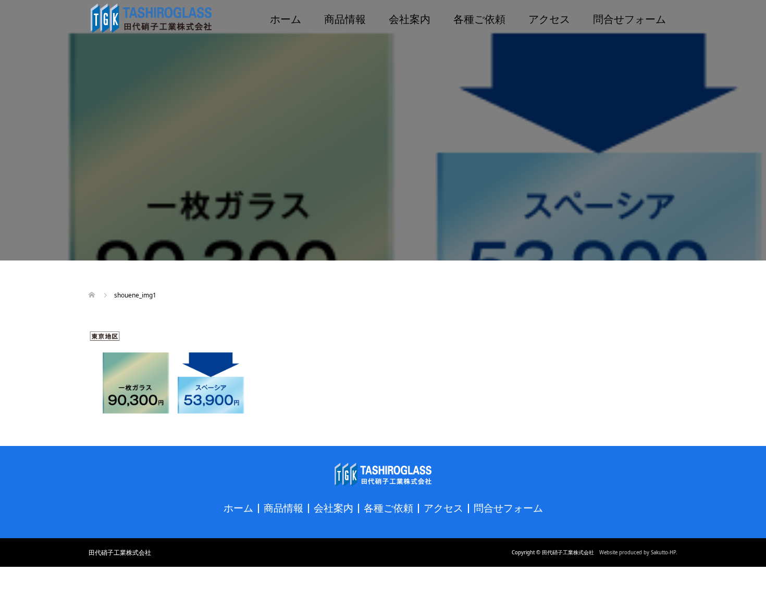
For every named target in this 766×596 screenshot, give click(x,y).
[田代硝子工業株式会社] (151, 18)
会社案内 (409, 18)
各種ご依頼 (479, 18)
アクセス (549, 18)
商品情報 (345, 18)
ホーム (285, 18)
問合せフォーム (629, 18)
